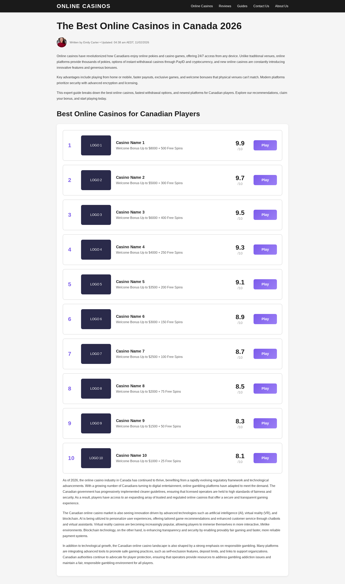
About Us (281, 6)
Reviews (225, 6)
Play (265, 145)
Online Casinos (202, 6)
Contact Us (261, 6)
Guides (242, 6)
